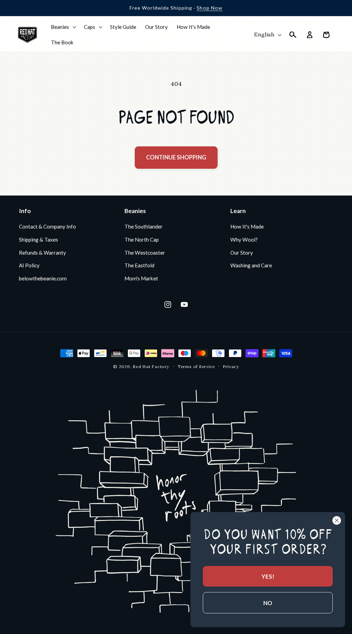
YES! (268, 576)
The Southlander (143, 226)
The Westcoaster (144, 252)
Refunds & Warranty (42, 252)
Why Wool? (244, 239)
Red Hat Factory (151, 366)
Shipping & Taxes (38, 239)
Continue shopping (176, 157)
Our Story (241, 252)
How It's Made (247, 226)
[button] (62, 27)
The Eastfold (139, 265)
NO (267, 603)
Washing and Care (251, 265)
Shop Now (209, 8)
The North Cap (141, 239)
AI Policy (29, 265)
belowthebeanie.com (43, 278)
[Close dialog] (336, 520)
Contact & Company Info (47, 226)
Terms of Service (196, 366)
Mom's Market (141, 278)
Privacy (231, 366)
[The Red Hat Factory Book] (176, 502)
